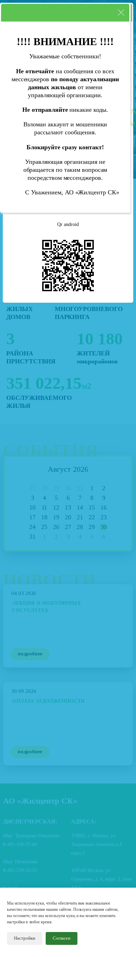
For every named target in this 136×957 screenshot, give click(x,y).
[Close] (121, 12)
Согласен (61, 938)
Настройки (24, 938)
